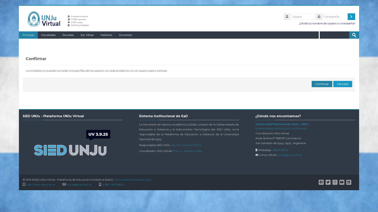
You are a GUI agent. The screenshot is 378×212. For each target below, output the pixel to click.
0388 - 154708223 (113, 184)
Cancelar (343, 84)
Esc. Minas (87, 35)
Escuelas (68, 35)
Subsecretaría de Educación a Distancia (281, 128)
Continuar (322, 84)
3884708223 (280, 150)
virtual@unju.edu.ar (289, 154)
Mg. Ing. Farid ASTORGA (186, 145)
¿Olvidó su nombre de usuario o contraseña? (327, 23)
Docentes (125, 35)
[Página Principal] (45, 18)
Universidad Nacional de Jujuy (133, 179)
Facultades (48, 35)
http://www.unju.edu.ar (40, 184)
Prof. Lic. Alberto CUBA (187, 151)
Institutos (106, 35)
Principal (28, 35)
